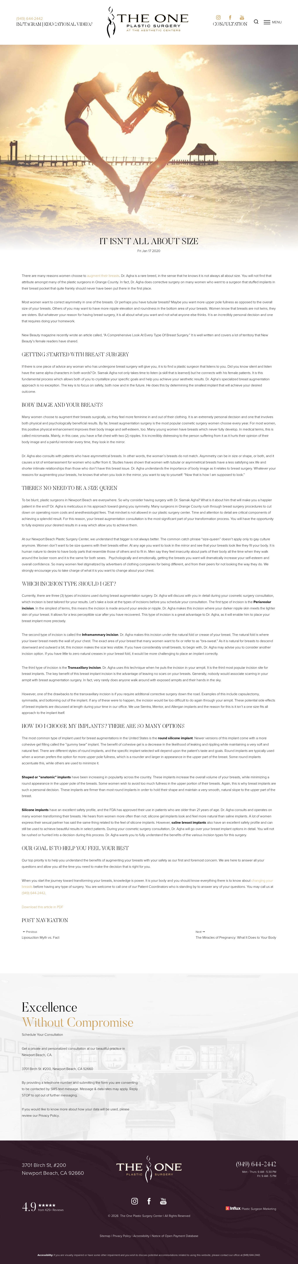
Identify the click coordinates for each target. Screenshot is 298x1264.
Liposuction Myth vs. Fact (40, 935)
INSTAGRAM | (29, 24)
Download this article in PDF (42, 906)
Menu (277, 22)
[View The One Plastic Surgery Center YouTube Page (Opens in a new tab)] (163, 1202)
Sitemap (105, 1236)
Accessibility (141, 1236)
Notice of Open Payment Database (175, 1236)
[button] (267, 22)
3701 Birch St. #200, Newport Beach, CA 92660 (57, 1068)
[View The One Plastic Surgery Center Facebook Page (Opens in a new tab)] (149, 1202)
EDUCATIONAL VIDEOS (68, 24)
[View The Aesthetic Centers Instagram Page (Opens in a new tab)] (218, 18)
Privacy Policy (49, 1115)
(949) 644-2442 (29, 18)
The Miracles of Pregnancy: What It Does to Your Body (236, 935)
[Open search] (256, 22)
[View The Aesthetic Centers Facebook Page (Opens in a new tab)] (230, 18)
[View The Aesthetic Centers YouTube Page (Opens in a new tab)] (242, 18)
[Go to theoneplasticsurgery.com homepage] (148, 22)
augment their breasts (103, 275)
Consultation (230, 24)
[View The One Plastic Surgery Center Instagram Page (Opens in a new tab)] (134, 1202)
